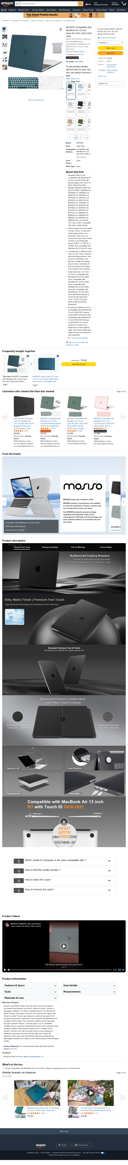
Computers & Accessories (20, 21)
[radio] (4, 29)
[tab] (22, 547)
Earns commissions (34, 923)
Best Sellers (51, 10)
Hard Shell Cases (69, 21)
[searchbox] (49, 3)
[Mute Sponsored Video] (57, 1103)
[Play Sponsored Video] (90, 1093)
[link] (46, 364)
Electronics (6, 21)
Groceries (76, 10)
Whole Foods (88, 10)
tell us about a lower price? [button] (30, 1056)
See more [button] (80, 157)
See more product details (78, 338)
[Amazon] (7, 4)
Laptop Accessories (37, 21)
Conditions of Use (33, 1153)
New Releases (64, 10)
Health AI (12, 10)
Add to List (103, 83)
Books (111, 10)
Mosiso (109, 61)
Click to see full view (36, 100)
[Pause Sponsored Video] (57, 1098)
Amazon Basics (38, 10)
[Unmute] (123, 969)
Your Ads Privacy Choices (91, 1153)
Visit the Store (116, 530)
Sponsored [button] (5, 1076)
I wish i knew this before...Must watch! (26, 926)
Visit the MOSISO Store (75, 52)
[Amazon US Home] (41, 1146)
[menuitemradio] (119, 969)
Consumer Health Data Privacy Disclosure (66, 1153)
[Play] (4, 969)
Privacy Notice (45, 1153)
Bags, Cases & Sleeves (54, 21)
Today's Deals (101, 10)
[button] (3, 10)
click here (13, 1049)
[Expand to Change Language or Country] (71, 1145)
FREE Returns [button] (72, 79)
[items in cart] (124, 4)
